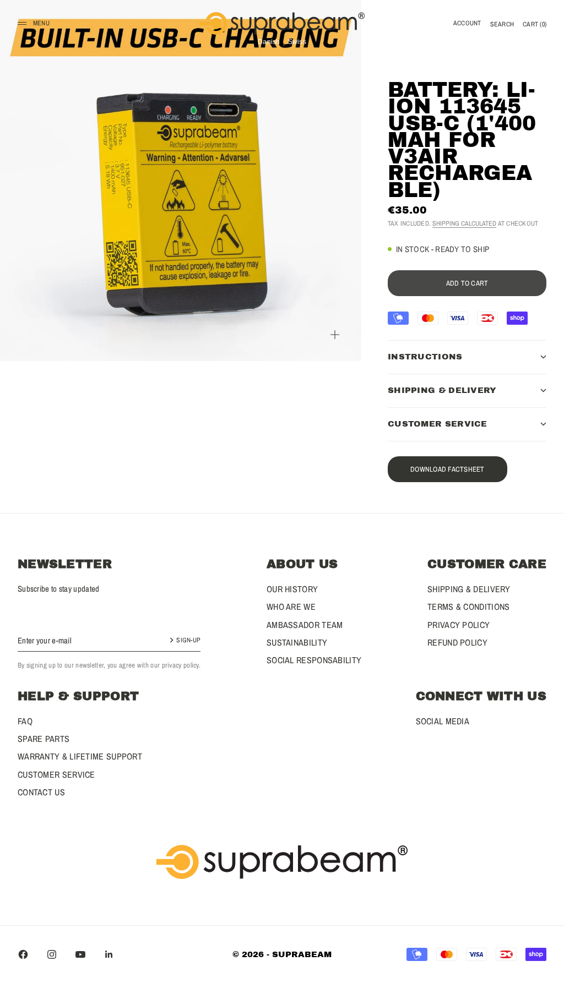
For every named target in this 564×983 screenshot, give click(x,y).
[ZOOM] (335, 335)
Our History (292, 589)
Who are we (291, 606)
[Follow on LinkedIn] (109, 954)
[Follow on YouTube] (80, 954)
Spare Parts (43, 739)
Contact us (41, 792)
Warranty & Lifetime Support (80, 756)
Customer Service (56, 774)
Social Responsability (314, 660)
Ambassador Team (305, 625)
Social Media (443, 721)
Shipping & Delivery (469, 589)
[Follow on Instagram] (51, 954)
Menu (41, 23)
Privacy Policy (458, 625)
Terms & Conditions (468, 606)
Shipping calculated (464, 223)
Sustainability (297, 642)
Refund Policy (457, 642)
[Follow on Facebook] (23, 954)
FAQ (25, 721)
